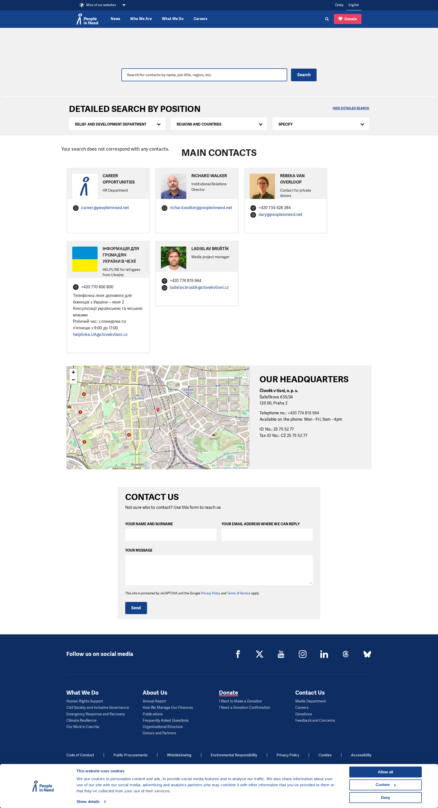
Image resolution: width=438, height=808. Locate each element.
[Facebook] (238, 654)
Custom (383, 784)
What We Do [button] (173, 18)
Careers (201, 18)
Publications (153, 714)
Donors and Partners (159, 733)
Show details (88, 801)
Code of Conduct (80, 755)
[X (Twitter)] (259, 654)
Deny (385, 797)
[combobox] (117, 123)
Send (136, 608)
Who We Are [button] (141, 18)
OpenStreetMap (230, 467)
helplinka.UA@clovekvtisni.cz (100, 334)
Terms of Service (238, 593)
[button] (158, 412)
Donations (303, 714)
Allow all (385, 772)
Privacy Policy (210, 593)
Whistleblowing (179, 755)
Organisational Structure (163, 726)
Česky (339, 5)
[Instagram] (302, 654)
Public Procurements (131, 755)
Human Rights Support (84, 701)
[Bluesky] (367, 654)
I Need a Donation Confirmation (244, 707)
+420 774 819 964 (303, 413)
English (354, 5)
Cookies (325, 755)
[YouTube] (281, 654)
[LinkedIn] (324, 654)
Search (304, 74)
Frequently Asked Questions (166, 720)
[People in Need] (87, 19)
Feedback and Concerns (315, 720)
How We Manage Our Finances (168, 707)
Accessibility (361, 755)
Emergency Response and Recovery (95, 714)
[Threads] (346, 654)
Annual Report (154, 701)
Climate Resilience (81, 720)
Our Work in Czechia (82, 726)
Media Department (310, 701)
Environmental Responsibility (234, 755)
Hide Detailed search (351, 108)
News (115, 18)
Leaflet (217, 467)
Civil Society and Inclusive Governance (97, 707)
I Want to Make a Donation (240, 701)
